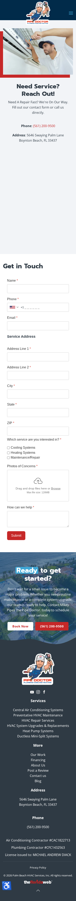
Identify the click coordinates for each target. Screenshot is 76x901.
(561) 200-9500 (44, 126)
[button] (71, 13)
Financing (38, 760)
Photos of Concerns (22, 466)
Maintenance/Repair (25, 457)
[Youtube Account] (32, 691)
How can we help (20, 507)
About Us (38, 765)
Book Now (20, 626)
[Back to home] (38, 13)
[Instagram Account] (38, 691)
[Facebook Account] (44, 691)
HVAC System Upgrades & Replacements (38, 725)
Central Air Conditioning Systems (38, 710)
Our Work (38, 755)
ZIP (10, 423)
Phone (13, 299)
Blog (38, 781)
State (12, 404)
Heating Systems (23, 452)
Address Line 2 (19, 367)
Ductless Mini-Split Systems (38, 736)
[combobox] (15, 307)
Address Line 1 (19, 348)
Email (12, 317)
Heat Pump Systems (38, 731)
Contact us (38, 775)
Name (12, 280)
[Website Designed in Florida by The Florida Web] (38, 881)
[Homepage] (38, 668)
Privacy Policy (38, 867)
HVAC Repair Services (38, 720)
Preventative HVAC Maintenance (38, 715)
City (11, 386)
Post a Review (38, 770)
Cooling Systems (23, 447)
